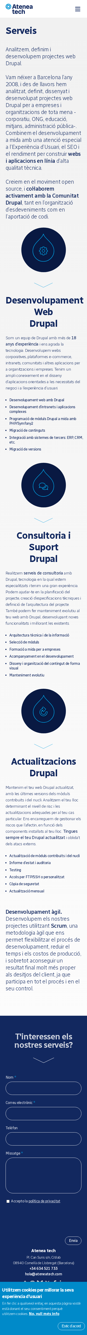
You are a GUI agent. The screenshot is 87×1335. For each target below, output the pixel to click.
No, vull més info (44, 1314)
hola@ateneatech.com (43, 1274)
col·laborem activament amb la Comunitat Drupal (42, 195)
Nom (11, 1077)
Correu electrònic (20, 1102)
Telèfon (12, 1128)
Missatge (14, 1153)
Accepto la (35, 1201)
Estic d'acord (71, 1326)
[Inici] (28, 9)
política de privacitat (44, 1201)
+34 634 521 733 (43, 1268)
